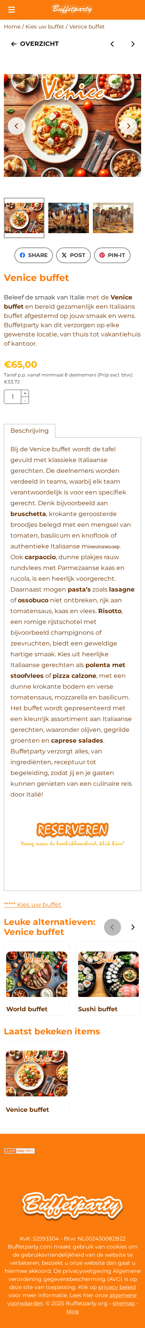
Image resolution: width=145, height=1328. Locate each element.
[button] (11, 9)
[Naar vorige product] (112, 43)
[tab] (29, 431)
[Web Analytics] (19, 1151)
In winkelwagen (86, 396)
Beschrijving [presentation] (29, 430)
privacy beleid (117, 1287)
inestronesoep (103, 547)
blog (73, 1311)
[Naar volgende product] (132, 43)
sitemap (124, 1303)
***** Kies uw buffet (32, 904)
